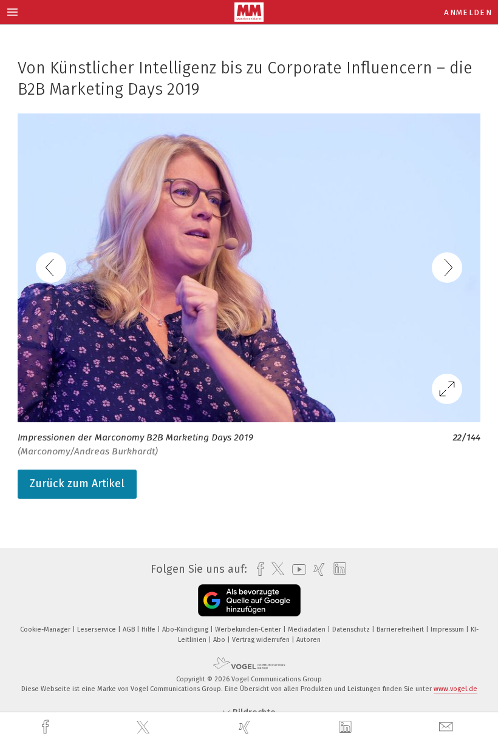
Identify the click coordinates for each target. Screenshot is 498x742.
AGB (130, 629)
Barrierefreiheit (401, 629)
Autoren (308, 640)
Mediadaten (307, 629)
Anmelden (468, 12)
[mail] (447, 727)
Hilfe (149, 629)
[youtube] (296, 569)
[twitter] (144, 727)
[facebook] (47, 727)
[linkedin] (347, 727)
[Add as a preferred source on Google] (249, 600)
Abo (220, 640)
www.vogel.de (455, 689)
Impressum (448, 629)
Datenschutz (352, 629)
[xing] (245, 727)
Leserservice (97, 629)
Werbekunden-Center (249, 629)
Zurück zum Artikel (77, 483)
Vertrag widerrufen (262, 640)
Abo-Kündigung (186, 629)
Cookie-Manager (46, 629)
